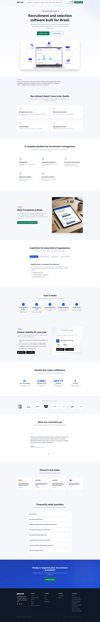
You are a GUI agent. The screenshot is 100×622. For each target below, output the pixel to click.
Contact (46, 599)
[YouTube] (19, 603)
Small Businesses (34, 256)
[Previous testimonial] (46, 454)
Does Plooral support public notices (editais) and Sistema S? (43, 524)
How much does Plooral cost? (36, 519)
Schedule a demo (78, 2)
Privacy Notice (69, 616)
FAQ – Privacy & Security (78, 616)
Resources (42, 2)
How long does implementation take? (38, 535)
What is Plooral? (33, 514)
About (61, 2)
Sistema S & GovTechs (65, 256)
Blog (50, 2)
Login (72, 3)
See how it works (56, 33)
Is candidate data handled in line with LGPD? (39, 540)
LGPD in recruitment (76, 608)
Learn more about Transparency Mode (27, 222)
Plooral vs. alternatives (35, 605)
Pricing (53, 2)
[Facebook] (17, 603)
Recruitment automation (76, 610)
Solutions (29, 2)
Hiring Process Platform (76, 599)
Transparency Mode (35, 597)
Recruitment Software (76, 597)
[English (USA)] (72, 1)
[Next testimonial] (53, 454)
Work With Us (47, 601)
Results (47, 2)
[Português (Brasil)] (70, 1)
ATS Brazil (74, 595)
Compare (57, 2)
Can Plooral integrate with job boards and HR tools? (41, 545)
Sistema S (60, 597)
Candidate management (76, 605)
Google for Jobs (75, 606)
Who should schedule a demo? (36, 550)
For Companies (36, 2)
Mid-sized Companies (44, 256)
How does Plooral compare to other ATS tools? (39, 529)
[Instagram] (21, 603)
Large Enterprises (54, 256)
